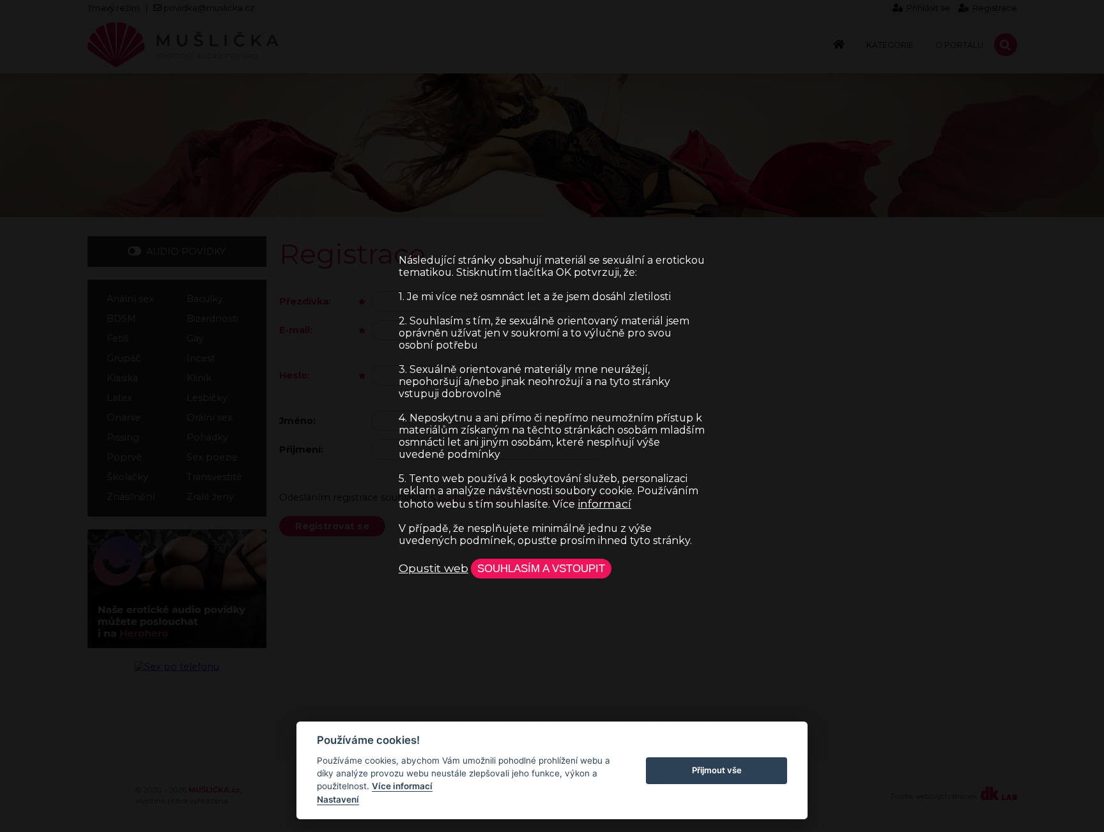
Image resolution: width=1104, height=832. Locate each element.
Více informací (402, 786)
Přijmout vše (717, 770)
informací (604, 503)
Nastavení (338, 799)
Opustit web (433, 568)
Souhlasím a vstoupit (541, 568)
